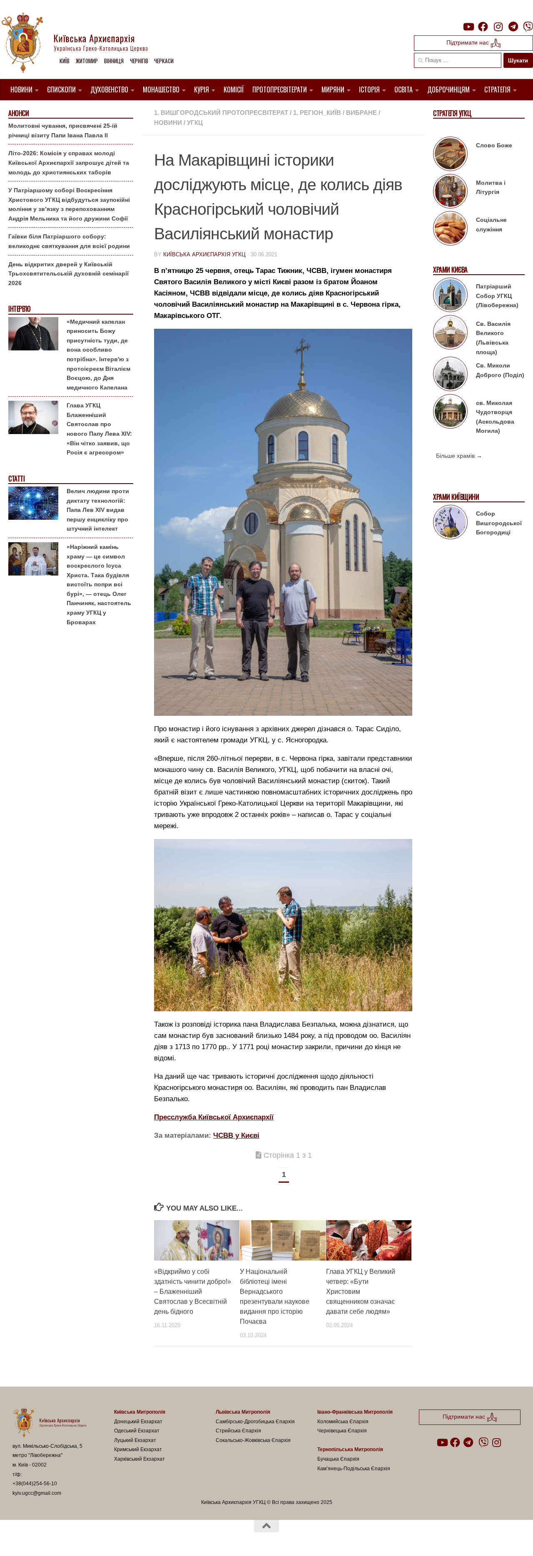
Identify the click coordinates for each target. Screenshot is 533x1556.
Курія (201, 89)
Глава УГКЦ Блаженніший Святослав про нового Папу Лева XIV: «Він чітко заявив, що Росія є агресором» (99, 429)
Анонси (18, 113)
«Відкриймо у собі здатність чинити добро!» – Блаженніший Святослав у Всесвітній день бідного (192, 1291)
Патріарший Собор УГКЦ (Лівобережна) (497, 295)
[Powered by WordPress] (43, 1538)
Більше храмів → (459, 455)
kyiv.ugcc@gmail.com (36, 1493)
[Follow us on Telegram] (513, 27)
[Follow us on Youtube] (468, 27)
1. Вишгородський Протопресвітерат (221, 112)
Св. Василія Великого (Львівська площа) (493, 337)
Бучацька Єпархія (338, 1459)
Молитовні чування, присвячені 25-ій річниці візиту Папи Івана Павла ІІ (62, 130)
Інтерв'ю (19, 309)
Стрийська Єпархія (238, 1431)
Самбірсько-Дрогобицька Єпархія (255, 1421)
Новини (21, 89)
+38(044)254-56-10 (34, 1484)
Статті (16, 479)
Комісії (234, 89)
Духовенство (109, 89)
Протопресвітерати (279, 89)
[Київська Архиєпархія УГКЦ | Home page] (81, 43)
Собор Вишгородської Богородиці (499, 523)
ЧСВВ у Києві (236, 1135)
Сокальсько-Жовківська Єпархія (253, 1440)
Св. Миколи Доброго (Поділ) (500, 370)
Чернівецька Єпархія (342, 1431)
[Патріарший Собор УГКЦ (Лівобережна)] (450, 296)
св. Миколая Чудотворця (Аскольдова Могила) (495, 417)
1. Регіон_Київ (317, 112)
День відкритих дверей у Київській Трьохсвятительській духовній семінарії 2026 (68, 273)
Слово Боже (494, 145)
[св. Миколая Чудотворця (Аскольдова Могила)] (450, 413)
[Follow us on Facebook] (483, 27)
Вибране (361, 112)
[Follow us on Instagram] (498, 27)
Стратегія (497, 89)
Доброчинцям (448, 89)
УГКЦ (195, 122)
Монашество (161, 89)
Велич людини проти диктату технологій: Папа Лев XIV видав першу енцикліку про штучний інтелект (98, 510)
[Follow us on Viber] (528, 27)
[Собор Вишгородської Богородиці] (450, 523)
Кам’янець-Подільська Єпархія (353, 1469)
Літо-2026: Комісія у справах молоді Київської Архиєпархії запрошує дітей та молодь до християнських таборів (68, 162)
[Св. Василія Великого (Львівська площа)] (450, 333)
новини (168, 122)
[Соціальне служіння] (450, 229)
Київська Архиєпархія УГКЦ (204, 254)
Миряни (332, 89)
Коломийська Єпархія (343, 1421)
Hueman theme (109, 1539)
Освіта (403, 89)
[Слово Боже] (450, 155)
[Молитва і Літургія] (450, 192)
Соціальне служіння (491, 224)
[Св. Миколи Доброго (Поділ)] (450, 375)
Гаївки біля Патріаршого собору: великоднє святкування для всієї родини (69, 241)
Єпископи (61, 89)
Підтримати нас (468, 42)
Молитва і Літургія (491, 187)
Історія (369, 89)
